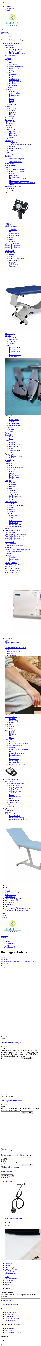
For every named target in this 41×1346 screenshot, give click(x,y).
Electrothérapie (14, 721)
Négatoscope (9, 120)
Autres (11, 116)
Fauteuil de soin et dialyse (13, 247)
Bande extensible (15, 355)
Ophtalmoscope (10, 122)
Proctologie (9, 141)
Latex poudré (13, 446)
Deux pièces (13, 484)
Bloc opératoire (10, 47)
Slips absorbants (10, 655)
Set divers (12, 500)
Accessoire (13, 230)
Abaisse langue (10, 334)
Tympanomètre (10, 165)
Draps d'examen (10, 544)
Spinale (11, 343)
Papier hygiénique (11, 563)
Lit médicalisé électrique (17, 818)
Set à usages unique (11, 494)
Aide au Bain (13, 789)
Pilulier (11, 799)
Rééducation (9, 740)
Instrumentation (10, 91)
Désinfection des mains (12, 538)
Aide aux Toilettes (15, 791)
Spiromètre (8, 152)
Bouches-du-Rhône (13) (13, 1332)
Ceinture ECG (14, 64)
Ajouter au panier (27, 1058)
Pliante (11, 738)
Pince (11, 103)
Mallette (7, 106)
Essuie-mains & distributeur (14, 545)
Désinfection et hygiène (13, 899)
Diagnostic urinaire (11, 57)
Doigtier (12, 443)
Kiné (11, 237)
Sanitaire (12, 557)
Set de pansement (15, 496)
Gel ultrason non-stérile (17, 458)
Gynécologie (9, 460)
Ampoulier (12, 110)
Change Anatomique (12, 642)
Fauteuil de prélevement (13, 245)
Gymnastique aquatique (17, 753)
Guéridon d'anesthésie (16, 258)
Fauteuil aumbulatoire (12, 243)
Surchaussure (13, 479)
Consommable (10, 897)
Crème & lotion (10, 646)
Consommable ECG (16, 66)
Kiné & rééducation (11, 900)
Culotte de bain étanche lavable (15, 648)
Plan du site (9, 1314)
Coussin (12, 747)
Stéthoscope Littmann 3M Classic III (14, 1218)
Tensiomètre (9, 156)
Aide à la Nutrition (15, 787)
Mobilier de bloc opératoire (18, 53)
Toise (11, 137)
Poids (11, 757)
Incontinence (9, 902)
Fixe (10, 232)
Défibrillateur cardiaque (17, 171)
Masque (12, 473)
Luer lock (12, 488)
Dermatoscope (10, 55)
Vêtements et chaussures (13, 186)
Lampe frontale (14, 80)
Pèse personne (14, 135)
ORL (11, 517)
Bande (7, 345)
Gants (7, 441)
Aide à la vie (9, 781)
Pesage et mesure (10, 129)
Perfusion (8, 462)
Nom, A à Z (12, 961)
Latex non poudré (15, 444)
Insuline (12, 486)
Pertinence (4, 961)
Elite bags (12, 114)
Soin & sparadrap (11, 502)
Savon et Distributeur (12, 568)
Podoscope (8, 139)
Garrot (11, 507)
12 (2, 967)
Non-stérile (13, 429)
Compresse (8, 427)
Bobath (11, 732)
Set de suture (13, 498)
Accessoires (13, 74)
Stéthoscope (9, 154)
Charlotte (12, 469)
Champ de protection (16, 467)
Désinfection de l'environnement (15, 534)
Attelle (11, 504)
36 (6, 967)
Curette (11, 99)
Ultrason (12, 722)
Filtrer (3, 957)
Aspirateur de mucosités (17, 169)
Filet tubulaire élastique (11, 1042)
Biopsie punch (14, 418)
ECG (7, 61)
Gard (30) (8, 1330)
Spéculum (8, 513)
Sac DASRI (9, 566)
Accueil (7, 10)
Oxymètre (8, 127)
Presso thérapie (14, 761)
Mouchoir (8, 553)
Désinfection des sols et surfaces (15, 540)
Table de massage (11, 730)
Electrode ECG (14, 68)
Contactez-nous (10, 1320)
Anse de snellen (14, 93)
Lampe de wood (14, 78)
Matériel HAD (10, 814)
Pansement (12, 509)
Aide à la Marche (15, 785)
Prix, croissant (30, 961)
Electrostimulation (11, 717)
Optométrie (9, 123)
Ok (12, 1175)
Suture (7, 519)
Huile (11, 728)
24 (4, 967)
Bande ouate (13, 357)
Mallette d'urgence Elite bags (18, 179)
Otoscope (8, 125)
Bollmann (12, 112)
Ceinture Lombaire (15, 745)
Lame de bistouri (14, 423)
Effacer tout (5, 1175)
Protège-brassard (14, 475)
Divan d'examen (10, 228)
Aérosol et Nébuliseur (16, 783)
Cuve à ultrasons (10, 532)
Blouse (11, 188)
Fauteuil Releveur (15, 797)
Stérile (11, 431)
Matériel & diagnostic (12, 893)
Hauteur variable (14, 235)
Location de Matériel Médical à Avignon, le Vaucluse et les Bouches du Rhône (19, 909)
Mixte (11, 239)
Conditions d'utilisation (12, 1318)
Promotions (9, 904)
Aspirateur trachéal (15, 49)
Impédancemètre (14, 131)
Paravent (12, 262)
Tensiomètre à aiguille (16, 158)
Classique (12, 338)
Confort (7, 804)
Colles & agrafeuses (15, 521)
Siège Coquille (14, 800)
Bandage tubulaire (15, 347)
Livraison (8, 6)
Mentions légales (10, 8)
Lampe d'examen (15, 76)
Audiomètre (9, 45)
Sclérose (12, 341)
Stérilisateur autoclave (12, 570)
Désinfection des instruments (14, 536)
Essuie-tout (8, 547)
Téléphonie (13, 802)
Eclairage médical (11, 72)
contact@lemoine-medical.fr (10, 1304)
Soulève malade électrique (18, 819)
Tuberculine (13, 492)
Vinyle (11, 452)
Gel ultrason (9, 454)
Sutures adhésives (15, 525)
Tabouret (12, 266)
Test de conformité (11, 572)
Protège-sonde (14, 477)
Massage (8, 724)
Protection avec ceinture (13, 651)
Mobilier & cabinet (11, 253)
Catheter (12, 483)
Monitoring (9, 118)
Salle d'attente (13, 264)
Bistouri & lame (10, 416)
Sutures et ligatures (15, 526)
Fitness (11, 751)
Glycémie (8, 89)
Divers (11, 101)
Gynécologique (14, 233)
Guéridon (12, 256)
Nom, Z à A (21, 961)
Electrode (8, 435)
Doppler (8, 59)
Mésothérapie (13, 339)
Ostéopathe (13, 241)
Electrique (12, 734)
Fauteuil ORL (9, 251)
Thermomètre (9, 164)
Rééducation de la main (17, 764)
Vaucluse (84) (9, 1328)
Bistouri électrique (15, 51)
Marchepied (13, 260)
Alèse (7, 640)
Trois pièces (13, 490)
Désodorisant (9, 542)
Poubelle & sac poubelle (13, 565)
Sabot (11, 190)
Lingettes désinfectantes (13, 551)
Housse (11, 471)
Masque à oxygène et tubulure (19, 181)
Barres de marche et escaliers (18, 743)
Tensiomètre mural (15, 162)
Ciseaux (12, 97)
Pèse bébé (12, 133)
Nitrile (11, 448)
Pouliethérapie (14, 759)
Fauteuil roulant (14, 816)
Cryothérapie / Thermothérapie (19, 749)
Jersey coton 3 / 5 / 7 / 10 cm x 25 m (16, 1155)
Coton (7, 433)
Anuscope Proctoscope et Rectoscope (21, 144)
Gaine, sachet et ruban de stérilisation (17, 549)
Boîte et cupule (14, 95)
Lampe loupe (13, 83)
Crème (11, 726)
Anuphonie (13, 143)
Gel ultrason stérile (15, 456)
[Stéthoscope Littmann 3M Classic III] (17, 1214)
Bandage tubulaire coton (11, 1100)
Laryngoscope (14, 177)
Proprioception (14, 762)
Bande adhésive (14, 349)
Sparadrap (12, 511)
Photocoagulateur (15, 148)
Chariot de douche (11, 226)
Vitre (11, 561)
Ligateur (12, 146)
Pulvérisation (9, 806)
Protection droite (10, 653)
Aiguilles (8, 336)
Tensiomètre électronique (17, 160)
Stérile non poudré (15, 450)
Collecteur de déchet (16, 505)
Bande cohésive (14, 351)
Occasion (8, 906)
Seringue (8, 481)
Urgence (8, 167)
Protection (8, 463)
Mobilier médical (10, 895)
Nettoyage (8, 555)
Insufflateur (13, 175)
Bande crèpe (13, 353)
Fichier (11, 254)
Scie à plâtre (13, 104)
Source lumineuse (11, 150)
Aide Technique (14, 793)
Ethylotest (8, 87)
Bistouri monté (14, 420)
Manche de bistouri (15, 425)
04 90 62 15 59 (6, 1300)
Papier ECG (13, 70)
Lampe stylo (13, 85)
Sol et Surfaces (14, 559)
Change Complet (10, 644)
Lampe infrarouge (15, 82)
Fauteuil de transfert (11, 249)
